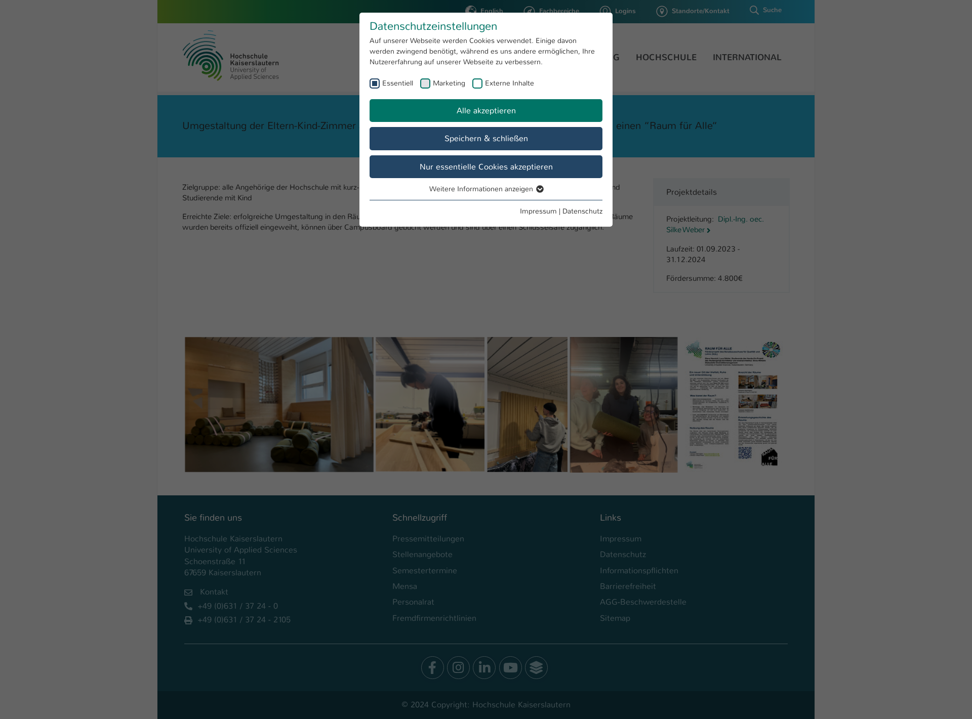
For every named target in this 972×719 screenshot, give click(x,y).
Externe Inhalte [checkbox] (509, 83)
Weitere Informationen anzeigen (482, 188)
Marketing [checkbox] (449, 83)
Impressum (538, 211)
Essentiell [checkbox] (397, 83)
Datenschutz (582, 211)
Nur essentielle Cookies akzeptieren (486, 166)
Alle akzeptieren (486, 110)
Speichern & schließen (486, 138)
